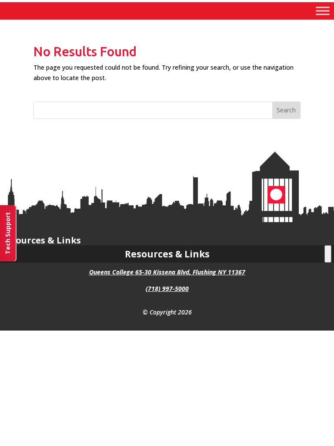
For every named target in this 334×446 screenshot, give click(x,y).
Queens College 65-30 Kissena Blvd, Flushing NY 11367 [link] (167, 272)
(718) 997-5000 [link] (167, 288)
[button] (286, 110)
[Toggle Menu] (323, 11)
